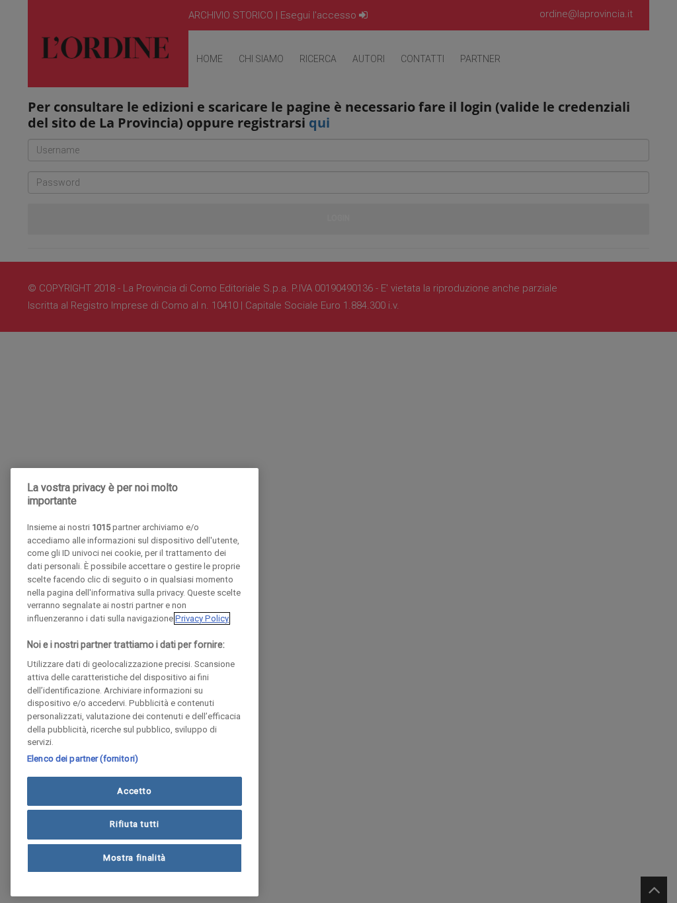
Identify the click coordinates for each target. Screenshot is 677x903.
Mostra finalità (134, 858)
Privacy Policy (202, 618)
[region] (135, 682)
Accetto (134, 791)
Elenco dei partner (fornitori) (82, 759)
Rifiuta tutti (134, 824)
